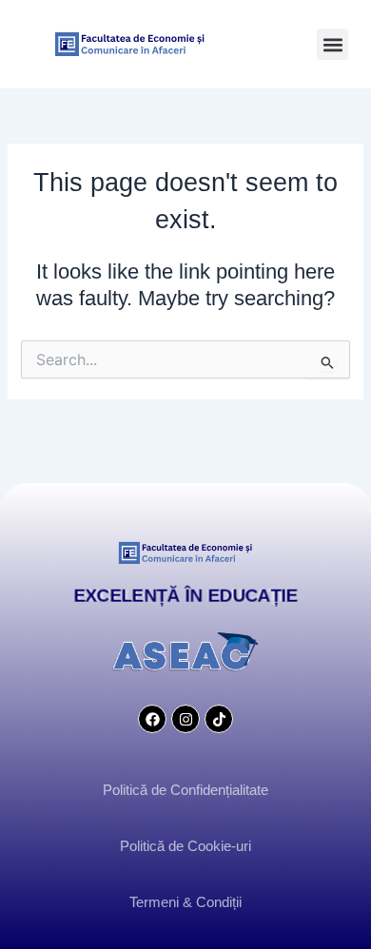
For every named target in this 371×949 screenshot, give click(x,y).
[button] (332, 44)
